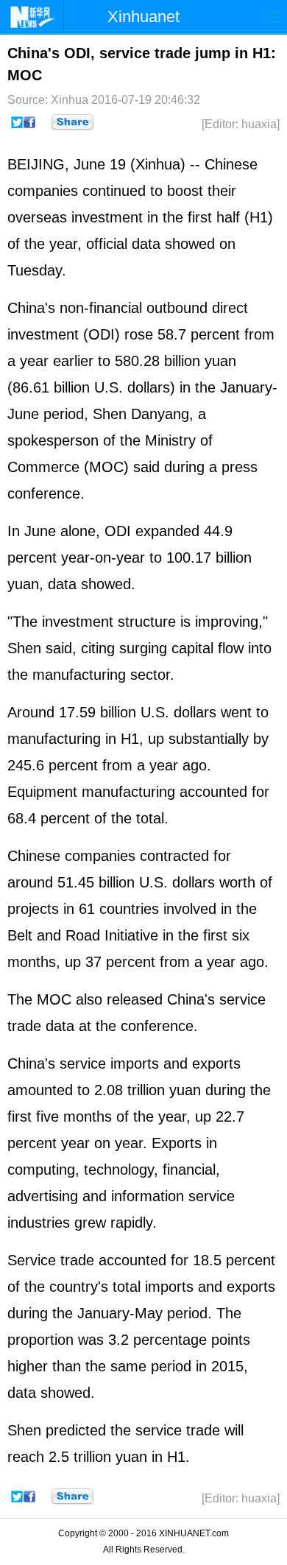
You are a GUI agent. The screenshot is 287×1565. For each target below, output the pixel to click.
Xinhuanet (143, 16)
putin (51, 1169)
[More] (72, 122)
